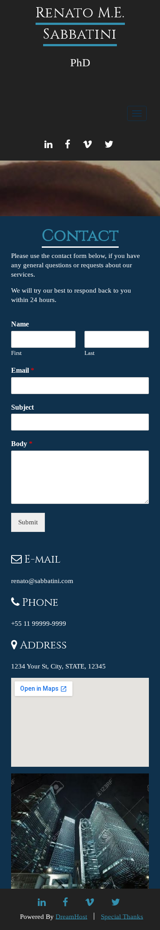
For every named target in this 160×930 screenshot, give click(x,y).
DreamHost (71, 916)
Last (89, 353)
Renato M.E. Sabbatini (80, 24)
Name (20, 324)
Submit (28, 522)
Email (22, 370)
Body (21, 443)
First (16, 353)
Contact (80, 235)
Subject (22, 407)
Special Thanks (122, 916)
